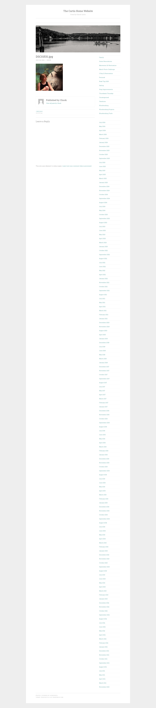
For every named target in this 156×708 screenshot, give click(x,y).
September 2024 (104, 198)
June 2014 (102, 531)
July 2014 (102, 527)
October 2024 (103, 194)
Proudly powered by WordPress (47, 695)
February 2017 (103, 403)
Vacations (102, 101)
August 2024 (103, 202)
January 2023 (103, 246)
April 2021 (102, 306)
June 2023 (102, 230)
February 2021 (103, 314)
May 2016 (102, 439)
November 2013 (104, 559)
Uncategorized (104, 97)
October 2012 (103, 611)
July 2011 (102, 671)
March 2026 (103, 134)
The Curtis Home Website (78, 11)
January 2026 (103, 142)
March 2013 (102, 591)
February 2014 (103, 547)
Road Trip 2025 (104, 81)
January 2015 (103, 503)
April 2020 (102, 335)
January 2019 (103, 338)
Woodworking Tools (105, 113)
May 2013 (102, 583)
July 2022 (102, 262)
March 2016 (103, 447)
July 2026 (102, 122)
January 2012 (103, 647)
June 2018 (102, 350)
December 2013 (104, 555)
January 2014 (103, 551)
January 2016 (103, 455)
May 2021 (102, 302)
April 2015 (102, 491)
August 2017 (103, 382)
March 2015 (102, 495)
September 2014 (104, 519)
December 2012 (104, 603)
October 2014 (103, 515)
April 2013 (102, 587)
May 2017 (102, 391)
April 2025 (102, 174)
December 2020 (104, 322)
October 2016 (103, 419)
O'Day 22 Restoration (106, 73)
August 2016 (103, 427)
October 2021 (103, 286)
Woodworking (103, 105)
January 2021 (103, 318)
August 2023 (103, 222)
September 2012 (104, 615)
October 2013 (103, 563)
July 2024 (102, 206)
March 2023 (103, 242)
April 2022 (102, 274)
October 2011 (103, 659)
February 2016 (103, 451)
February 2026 (104, 138)
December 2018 (104, 342)
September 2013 (104, 567)
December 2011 (104, 651)
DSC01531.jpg (39, 112)
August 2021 (103, 294)
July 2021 (102, 298)
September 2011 (104, 663)
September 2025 (104, 158)
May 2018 (102, 355)
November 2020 (104, 326)
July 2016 (102, 431)
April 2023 (102, 238)
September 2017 (104, 379)
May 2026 (102, 126)
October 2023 (103, 214)
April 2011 (102, 679)
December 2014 (104, 507)
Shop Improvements (106, 89)
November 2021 (104, 282)
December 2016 (104, 411)
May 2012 (102, 631)
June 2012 (102, 627)
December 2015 (104, 459)
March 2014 (102, 543)
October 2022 (103, 250)
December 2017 (104, 367)
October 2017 (103, 374)
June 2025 (102, 166)
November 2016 (104, 415)
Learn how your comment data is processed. (77, 166)
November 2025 (104, 150)
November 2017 (104, 370)
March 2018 (103, 359)
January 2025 (103, 182)
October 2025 (103, 154)
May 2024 (102, 210)
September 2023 (104, 218)
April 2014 (102, 539)
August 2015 (103, 475)
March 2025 (103, 178)
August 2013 (103, 571)
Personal (102, 77)
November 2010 (104, 687)
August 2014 (103, 523)
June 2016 (102, 435)
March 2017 (102, 399)
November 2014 (104, 511)
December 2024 (104, 186)
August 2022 (103, 258)
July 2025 (102, 162)
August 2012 (103, 619)
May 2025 (102, 170)
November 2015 (104, 463)
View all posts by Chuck (53, 103)
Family (101, 57)
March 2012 (102, 639)
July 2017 (102, 387)
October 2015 (103, 467)
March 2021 (102, 310)
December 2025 (104, 146)
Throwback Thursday (106, 93)
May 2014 (102, 535)
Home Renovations (105, 61)
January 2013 (103, 599)
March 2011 (102, 683)
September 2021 (104, 290)
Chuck (49, 60)
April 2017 (102, 394)
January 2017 (103, 407)
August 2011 (103, 667)
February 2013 (103, 595)
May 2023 (102, 234)
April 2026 (102, 130)
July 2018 (102, 347)
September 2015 (104, 471)
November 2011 (104, 655)
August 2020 (103, 330)
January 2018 (103, 362)
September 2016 (104, 423)
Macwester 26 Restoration (107, 65)
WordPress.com (58, 697)
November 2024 (104, 190)
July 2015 (102, 479)
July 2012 (102, 623)
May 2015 (102, 487)
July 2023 (102, 226)
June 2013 (102, 579)
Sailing (101, 85)
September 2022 (104, 254)
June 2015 (102, 483)
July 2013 (102, 575)
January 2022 (103, 278)
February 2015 (103, 499)
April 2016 (102, 443)
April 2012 (102, 635)
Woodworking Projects (106, 109)
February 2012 (103, 643)
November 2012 (104, 607)
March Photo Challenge (107, 69)
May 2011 (102, 675)
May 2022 (102, 270)
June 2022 (102, 266)
